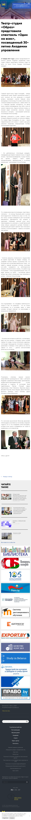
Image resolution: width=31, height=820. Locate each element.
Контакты (15, 743)
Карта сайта (15, 770)
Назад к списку (7, 476)
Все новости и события (8, 542)
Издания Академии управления (15, 747)
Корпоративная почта (15, 768)
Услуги (15, 738)
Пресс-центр (5, 11)
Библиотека (15, 754)
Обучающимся (15, 732)
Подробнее (5, 818)
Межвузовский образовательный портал (15, 766)
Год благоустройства (15, 727)
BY (19, 790)
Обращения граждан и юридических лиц (15, 749)
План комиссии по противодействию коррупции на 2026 (15, 761)
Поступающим (15, 730)
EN (16, 790)
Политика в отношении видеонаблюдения (15, 763)
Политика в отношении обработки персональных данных (16, 757)
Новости (12, 11)
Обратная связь (6, 711)
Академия (15, 735)
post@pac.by (16, 707)
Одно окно (15, 752)
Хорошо (12, 818)
